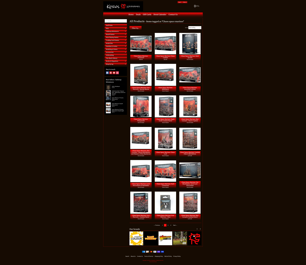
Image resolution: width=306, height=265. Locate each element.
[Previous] (197, 229)
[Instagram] (117, 72)
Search (127, 256)
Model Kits (116, 43)
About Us (133, 256)
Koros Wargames (152, 260)
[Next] (200, 229)
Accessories (116, 52)
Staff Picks (109, 25)
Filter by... (135, 28)
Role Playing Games (116, 37)
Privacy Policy (177, 256)
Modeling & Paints (116, 49)
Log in (179, 2)
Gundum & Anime (116, 46)
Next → (175, 225)
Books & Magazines (116, 61)
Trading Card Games (116, 40)
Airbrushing (110, 55)
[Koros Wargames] (123, 6)
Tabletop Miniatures (116, 31)
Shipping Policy (159, 256)
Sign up (184, 2)
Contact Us (173, 14)
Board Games (116, 34)
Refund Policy (168, 256)
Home (131, 14)
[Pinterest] (110, 72)
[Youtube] (114, 72)
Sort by (186, 27)
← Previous (157, 225)
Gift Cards (147, 14)
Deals (138, 14)
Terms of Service (148, 256)
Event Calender (160, 14)
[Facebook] (107, 72)
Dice (116, 28)
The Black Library (111, 58)
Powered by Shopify (153, 261)
